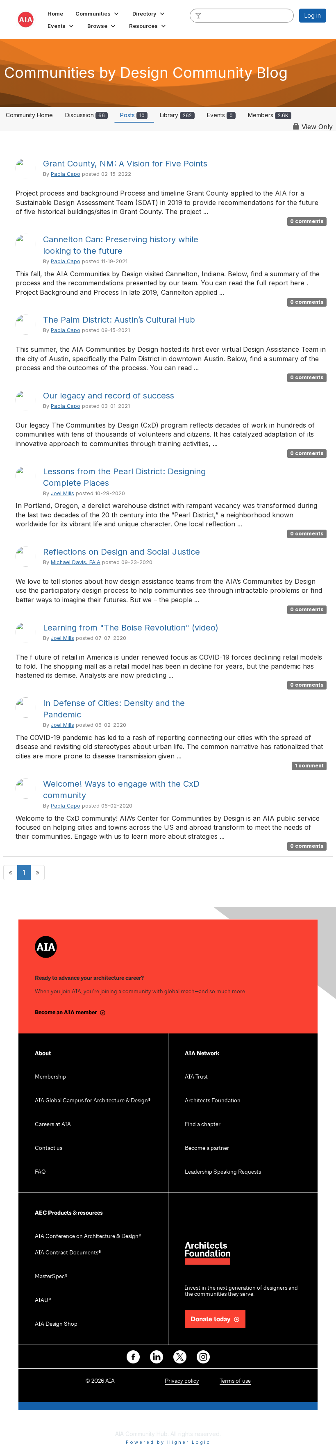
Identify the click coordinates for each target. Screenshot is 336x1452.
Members (268, 115)
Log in (312, 15)
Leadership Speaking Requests (223, 1172)
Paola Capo (65, 174)
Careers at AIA (53, 1125)
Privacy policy (182, 1381)
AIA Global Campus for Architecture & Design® (93, 1101)
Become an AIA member (66, 1012)
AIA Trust (196, 1077)
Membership (50, 1077)
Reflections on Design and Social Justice (121, 552)
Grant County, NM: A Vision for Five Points (125, 163)
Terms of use (235, 1381)
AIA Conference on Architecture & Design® (88, 1237)
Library (176, 115)
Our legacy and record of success (108, 396)
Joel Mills (62, 493)
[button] (97, 13)
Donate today (211, 1319)
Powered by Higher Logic (168, 1442)
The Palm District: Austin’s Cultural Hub (119, 320)
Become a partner (207, 1148)
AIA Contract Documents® (68, 1253)
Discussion (85, 115)
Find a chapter (202, 1125)
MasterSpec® (51, 1277)
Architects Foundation (213, 1101)
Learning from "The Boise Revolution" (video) (130, 628)
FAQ (40, 1172)
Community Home (29, 115)
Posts (132, 115)
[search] (198, 15)
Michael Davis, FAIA (75, 562)
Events (220, 115)
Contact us (48, 1148)
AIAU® (43, 1300)
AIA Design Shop (56, 1324)
